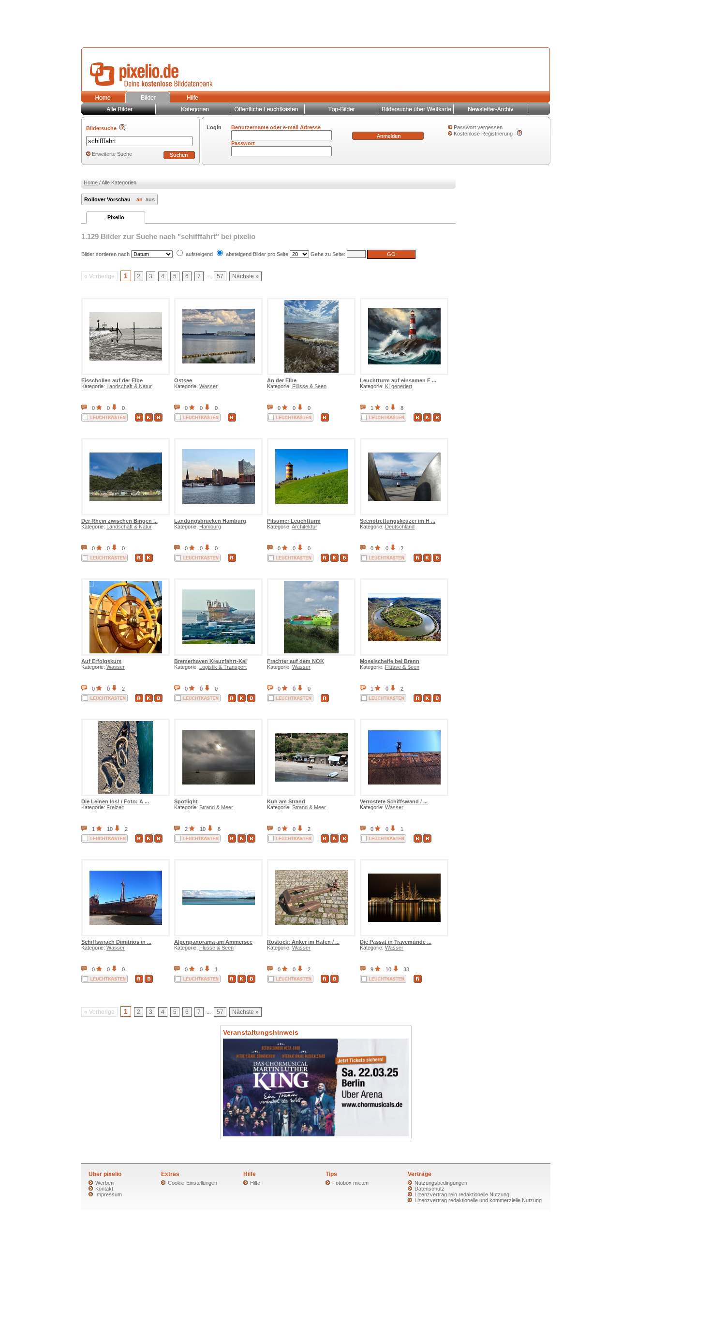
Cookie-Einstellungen (192, 1183)
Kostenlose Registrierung (483, 133)
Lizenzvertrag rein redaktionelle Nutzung (462, 1194)
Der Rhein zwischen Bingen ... (119, 521)
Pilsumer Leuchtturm (294, 521)
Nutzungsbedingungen (441, 1183)
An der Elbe (281, 380)
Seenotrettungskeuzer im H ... (397, 521)
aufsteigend (199, 254)
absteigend (239, 254)
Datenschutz (429, 1189)
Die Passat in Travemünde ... (395, 942)
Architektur (304, 526)
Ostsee (183, 380)
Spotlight (186, 801)
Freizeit (115, 807)
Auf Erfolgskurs (101, 661)
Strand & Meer (216, 807)
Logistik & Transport (223, 667)
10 (110, 829)
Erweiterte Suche (112, 154)
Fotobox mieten (350, 1183)
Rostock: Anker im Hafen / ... (303, 942)
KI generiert (398, 386)
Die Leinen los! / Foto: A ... (115, 801)
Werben (104, 1183)
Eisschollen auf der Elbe (112, 380)
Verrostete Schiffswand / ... (394, 801)
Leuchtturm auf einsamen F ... (398, 380)
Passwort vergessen (478, 127)
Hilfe (255, 1183)
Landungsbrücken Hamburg (210, 521)
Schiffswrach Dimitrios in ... (116, 942)
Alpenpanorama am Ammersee (213, 942)
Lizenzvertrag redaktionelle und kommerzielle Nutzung (478, 1200)
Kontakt (104, 1189)
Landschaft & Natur (129, 386)
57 (220, 276)
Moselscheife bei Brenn (389, 661)
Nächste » (245, 276)
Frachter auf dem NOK (295, 661)
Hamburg (210, 526)
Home (91, 182)
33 (406, 969)
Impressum (108, 1194)
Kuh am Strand (286, 801)
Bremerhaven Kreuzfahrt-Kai (210, 661)
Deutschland (400, 526)
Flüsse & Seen (309, 386)
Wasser (208, 386)
